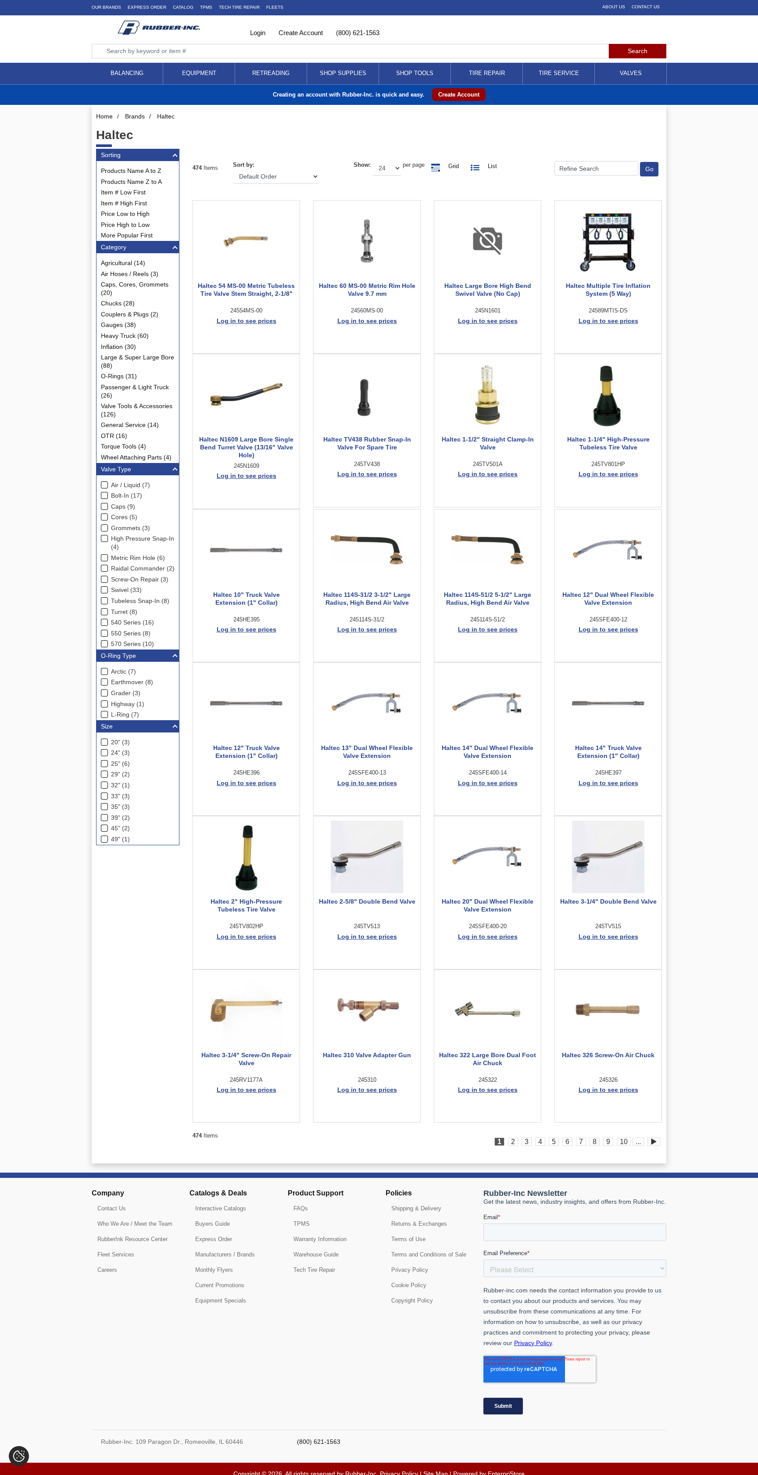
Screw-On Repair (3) (139, 579)
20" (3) (120, 742)
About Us (613, 6)
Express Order (147, 7)
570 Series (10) (132, 643)
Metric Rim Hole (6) (138, 557)
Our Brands (106, 7)
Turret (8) (124, 611)
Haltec (166, 116)
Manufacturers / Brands (225, 1254)
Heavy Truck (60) (125, 335)
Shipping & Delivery (416, 1208)
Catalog (183, 7)
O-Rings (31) (119, 376)
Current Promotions (219, 1285)
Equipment (199, 73)
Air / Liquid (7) (130, 484)
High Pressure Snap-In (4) (142, 542)
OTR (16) (114, 435)
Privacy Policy (409, 1270)
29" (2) (120, 774)
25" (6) (120, 763)
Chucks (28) (118, 303)
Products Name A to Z (131, 170)
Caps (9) (123, 506)
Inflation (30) (118, 346)
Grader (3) (125, 692)
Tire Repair (487, 73)
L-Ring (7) (125, 714)
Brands (135, 116)
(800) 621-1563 (356, 32)
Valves (631, 73)
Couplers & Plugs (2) (129, 314)
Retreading (271, 73)
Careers (107, 1270)
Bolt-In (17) (126, 495)
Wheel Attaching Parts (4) (136, 457)
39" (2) (120, 817)
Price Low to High (125, 213)
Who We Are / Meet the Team (134, 1223)
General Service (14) (130, 424)
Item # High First (124, 203)
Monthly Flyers (214, 1270)
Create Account (300, 32)
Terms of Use (408, 1239)
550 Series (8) (130, 633)
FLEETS (274, 7)
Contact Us (646, 6)
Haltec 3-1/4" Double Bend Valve (608, 901)
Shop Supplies (343, 73)
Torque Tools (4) (123, 446)
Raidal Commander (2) (143, 568)
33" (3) (120, 796)
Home (104, 116)
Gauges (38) (118, 324)
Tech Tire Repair (314, 1270)
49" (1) (120, 839)
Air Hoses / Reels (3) (129, 273)
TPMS (206, 7)
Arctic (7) (123, 671)
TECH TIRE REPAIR (239, 7)
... (638, 1141)
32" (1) (120, 785)
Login (256, 32)
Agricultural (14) (123, 262)
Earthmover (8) (132, 681)
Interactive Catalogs (220, 1208)
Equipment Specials (220, 1300)
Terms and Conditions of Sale (428, 1254)
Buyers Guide (212, 1223)
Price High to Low (125, 224)
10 (624, 1141)
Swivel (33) (126, 589)
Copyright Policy (412, 1300)
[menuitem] (127, 73)
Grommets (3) (130, 527)
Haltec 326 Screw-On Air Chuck (608, 1055)
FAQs (300, 1208)
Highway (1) (127, 703)
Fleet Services (115, 1254)
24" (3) (120, 752)
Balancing (127, 73)
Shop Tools (414, 73)
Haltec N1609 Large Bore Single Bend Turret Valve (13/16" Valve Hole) (246, 447)
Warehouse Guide (316, 1254)
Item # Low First (123, 192)
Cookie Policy (408, 1285)
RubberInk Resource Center (132, 1239)
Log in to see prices (246, 320)
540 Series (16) (132, 622)
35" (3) (120, 806)
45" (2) (120, 828)
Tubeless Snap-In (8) (140, 600)
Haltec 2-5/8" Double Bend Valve (367, 901)
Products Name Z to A (131, 181)
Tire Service (559, 73)
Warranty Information (320, 1239)
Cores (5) (124, 516)
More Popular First (127, 235)
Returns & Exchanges (419, 1223)
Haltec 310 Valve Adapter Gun (367, 1055)
